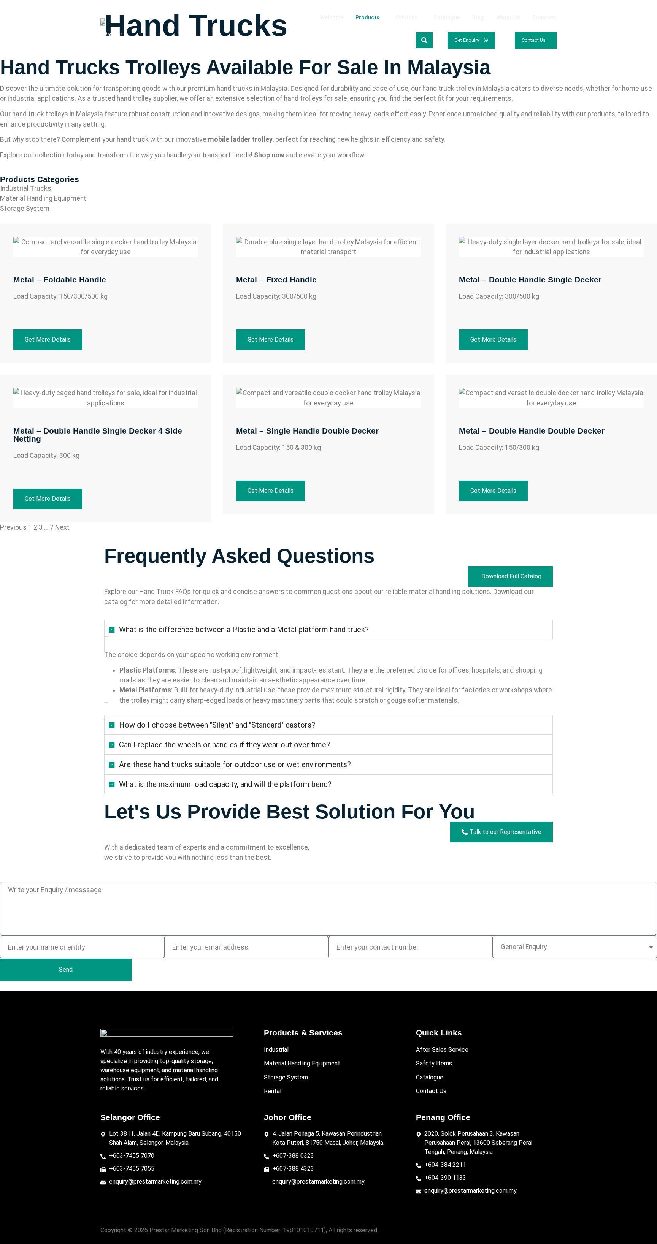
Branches (544, 17)
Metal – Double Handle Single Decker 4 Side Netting (97, 434)
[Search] (424, 40)
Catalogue (446, 17)
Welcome (331, 17)
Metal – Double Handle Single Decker (530, 279)
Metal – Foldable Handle (59, 279)
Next (62, 527)
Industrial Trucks (25, 188)
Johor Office (287, 1117)
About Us (508, 17)
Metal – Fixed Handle (276, 279)
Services (406, 17)
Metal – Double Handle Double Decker (532, 430)
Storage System (24, 208)
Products (367, 17)
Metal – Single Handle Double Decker (307, 430)
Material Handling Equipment (43, 198)
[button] (369, 17)
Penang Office (443, 1117)
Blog (478, 17)
